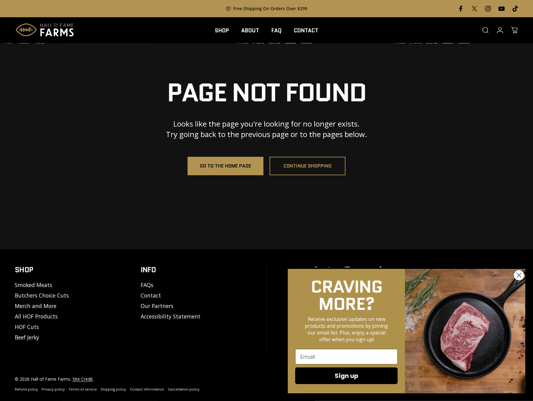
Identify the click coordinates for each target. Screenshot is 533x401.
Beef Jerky (27, 337)
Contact (151, 295)
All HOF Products (36, 316)
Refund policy (26, 389)
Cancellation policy (184, 389)
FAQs (147, 285)
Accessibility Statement (170, 316)
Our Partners (157, 306)
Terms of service (82, 389)
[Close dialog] (519, 275)
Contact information (147, 389)
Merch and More (35, 306)
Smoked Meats (33, 285)
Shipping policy (113, 389)
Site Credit (82, 379)
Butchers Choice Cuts (42, 295)
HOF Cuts (27, 327)
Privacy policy (53, 389)
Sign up (346, 375)
